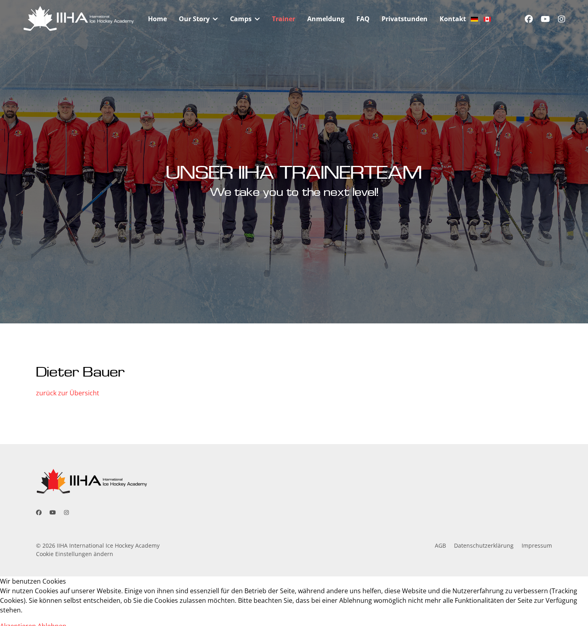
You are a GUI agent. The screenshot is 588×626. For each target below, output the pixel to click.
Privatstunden (405, 18)
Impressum (537, 545)
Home (157, 18)
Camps (241, 18)
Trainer (283, 18)
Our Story (194, 18)
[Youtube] (545, 19)
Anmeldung (325, 18)
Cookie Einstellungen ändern (74, 554)
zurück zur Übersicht (67, 393)
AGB (440, 545)
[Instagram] (561, 19)
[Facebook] (529, 19)
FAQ (363, 18)
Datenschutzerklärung (484, 545)
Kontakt (453, 18)
